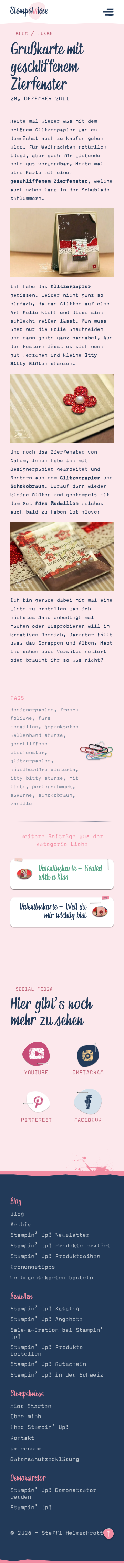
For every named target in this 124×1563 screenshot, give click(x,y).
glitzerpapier (30, 761)
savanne (21, 795)
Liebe (45, 34)
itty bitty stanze (36, 778)
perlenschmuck (52, 787)
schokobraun (55, 795)
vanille (21, 803)
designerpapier (32, 710)
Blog (22, 34)
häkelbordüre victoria (42, 769)
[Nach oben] (108, 1534)
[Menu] (108, 12)
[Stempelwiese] (29, 12)
